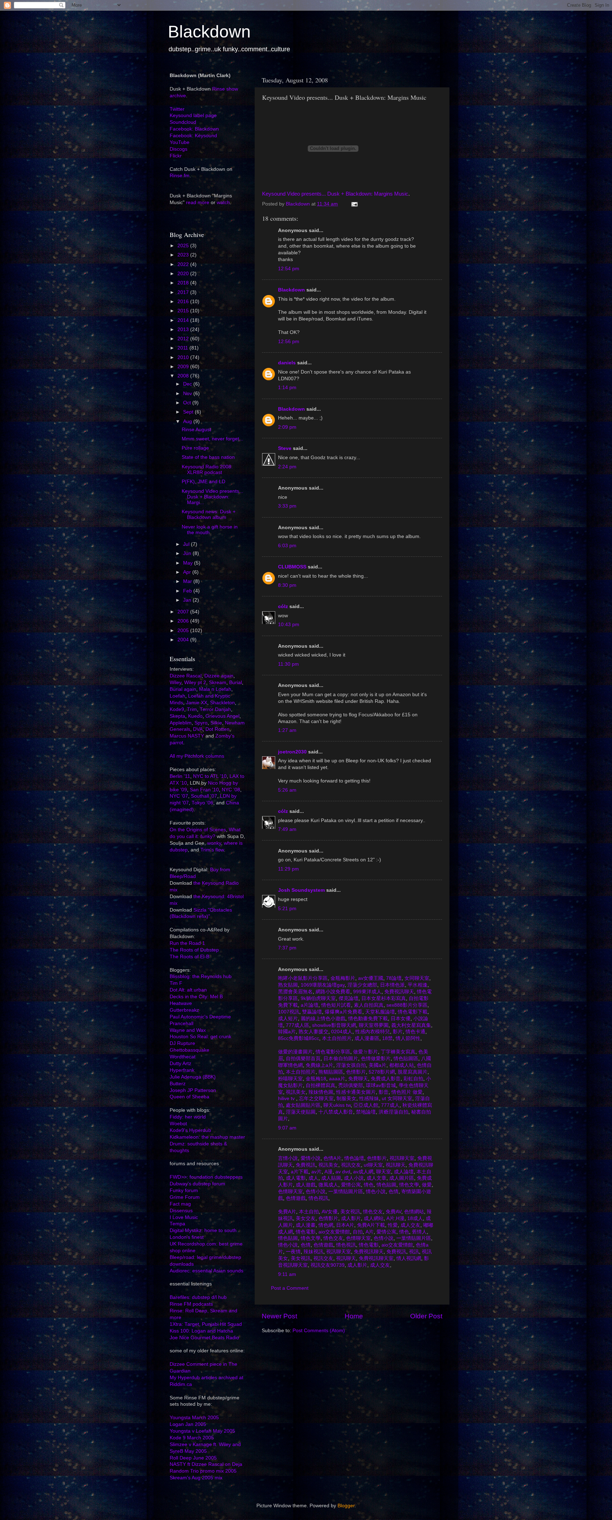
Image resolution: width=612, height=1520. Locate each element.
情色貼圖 (385, 1184)
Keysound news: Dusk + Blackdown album (209, 514)
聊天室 (383, 1171)
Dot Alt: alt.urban (188, 990)
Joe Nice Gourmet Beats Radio (204, 1337)
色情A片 (331, 1158)
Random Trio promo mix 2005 (203, 1471)
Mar (188, 581)
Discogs (178, 149)
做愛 (426, 1184)
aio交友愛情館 (333, 1232)
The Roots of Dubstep (194, 950)
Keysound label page (193, 115)
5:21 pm (287, 908)
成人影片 (350, 1218)
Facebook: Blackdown (194, 129)
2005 (183, 630)
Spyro (201, 723)
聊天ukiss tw (336, 1105)
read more (197, 202)
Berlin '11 (180, 776)
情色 (368, 1184)
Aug (188, 421)
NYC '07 (179, 796)
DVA (198, 729)
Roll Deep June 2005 (193, 1458)
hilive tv (287, 1098)
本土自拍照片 (336, 1038)
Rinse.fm (179, 175)
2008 (183, 375)
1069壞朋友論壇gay (322, 985)
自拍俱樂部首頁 (302, 1058)
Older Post (426, 1316)
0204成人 (341, 1031)
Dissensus (181, 1210)
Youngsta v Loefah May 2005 (202, 1431)
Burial (235, 682)
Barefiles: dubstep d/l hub (198, 1297)
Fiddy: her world (188, 1117)
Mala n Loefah (215, 689)
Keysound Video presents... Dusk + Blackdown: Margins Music (335, 194)
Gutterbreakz (184, 1010)
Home (354, 1316)
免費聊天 (357, 1078)
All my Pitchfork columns (197, 756)
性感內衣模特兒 (372, 1031)
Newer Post (279, 1316)
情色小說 (375, 1191)
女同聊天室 (416, 978)
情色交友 (372, 1211)
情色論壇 (353, 1158)
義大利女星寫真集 (410, 1025)
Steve (284, 448)
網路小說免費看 (332, 991)
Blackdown (209, 31)
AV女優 (329, 1211)
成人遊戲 (305, 1184)
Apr (187, 572)
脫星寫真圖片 (411, 1072)
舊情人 (418, 1232)
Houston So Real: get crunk (200, 1036)
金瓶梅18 (315, 1078)
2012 (183, 338)
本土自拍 (308, 1211)
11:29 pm (288, 869)
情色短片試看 (335, 1005)
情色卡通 (414, 1031)
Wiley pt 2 (195, 682)
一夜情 (292, 1251)
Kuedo (195, 716)
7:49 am (287, 829)
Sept (189, 412)
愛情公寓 (350, 1184)
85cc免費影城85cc (298, 1038)
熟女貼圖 (288, 985)
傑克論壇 (347, 998)
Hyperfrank (182, 1070)
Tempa (177, 1223)
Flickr (176, 155)
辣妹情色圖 (320, 1092)
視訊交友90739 (327, 1265)
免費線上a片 (318, 1065)
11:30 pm (288, 664)
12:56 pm (288, 341)
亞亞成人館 (365, 1105)
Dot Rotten (217, 729)
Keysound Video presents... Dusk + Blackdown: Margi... (212, 497)
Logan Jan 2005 (188, 1424)
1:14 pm (287, 387)
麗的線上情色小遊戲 (322, 1018)
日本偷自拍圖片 (340, 1058)
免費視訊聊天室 (375, 1258)
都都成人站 (401, 1065)
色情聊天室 (290, 1191)
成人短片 (288, 1018)
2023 (183, 255)
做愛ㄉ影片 (365, 1051)
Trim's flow (212, 850)
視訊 (413, 1251)
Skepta (177, 716)
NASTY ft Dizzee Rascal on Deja (206, 1464)
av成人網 (362, 1171)
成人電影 (295, 1178)
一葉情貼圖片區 (345, 1191)
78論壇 (393, 978)
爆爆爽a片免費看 (342, 1012)
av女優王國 (370, 978)
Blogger (346, 1505)
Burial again (183, 689)
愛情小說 (310, 1158)
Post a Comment (289, 1288)
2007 (183, 611)
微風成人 (327, 1184)
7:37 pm (287, 947)
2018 (183, 282)
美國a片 (376, 1065)
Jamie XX (196, 702)
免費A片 (287, 1211)
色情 (392, 1191)
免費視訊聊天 (398, 991)
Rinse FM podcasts (191, 1304)
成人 (312, 1178)
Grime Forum (185, 1197)
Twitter (177, 109)
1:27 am (287, 730)
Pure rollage (195, 448)
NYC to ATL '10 (210, 776)
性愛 (392, 1225)
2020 (183, 273)
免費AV (392, 1211)
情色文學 (408, 1184)
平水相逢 (416, 985)
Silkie (216, 723)
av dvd (342, 1171)
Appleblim (181, 723)
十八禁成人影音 (335, 1112)
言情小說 (288, 1158)
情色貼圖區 (405, 1058)
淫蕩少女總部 (361, 985)
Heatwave (181, 1003)
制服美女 (345, 1098)
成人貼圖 (330, 1178)
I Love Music (184, 1217)
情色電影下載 (411, 1012)
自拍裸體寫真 (319, 1085)
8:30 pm (287, 585)
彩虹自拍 (412, 1078)
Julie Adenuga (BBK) (193, 1077)
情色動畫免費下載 (367, 1018)
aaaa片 (336, 1078)
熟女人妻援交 (312, 1031)
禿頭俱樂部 (350, 1085)
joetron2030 (292, 752)
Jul (187, 544)
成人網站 (373, 1218)
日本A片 (344, 1225)
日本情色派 (392, 985)
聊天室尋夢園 (373, 1025)
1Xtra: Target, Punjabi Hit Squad (206, 1324)
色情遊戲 (295, 1198)
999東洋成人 (366, 991)
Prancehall (181, 1023)
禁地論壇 (365, 1112)
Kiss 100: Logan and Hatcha (201, 1331)
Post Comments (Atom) (319, 1330)
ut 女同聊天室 (396, 1098)
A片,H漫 (394, 1218)
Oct (187, 402)
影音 (383, 1092)
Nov (188, 393)
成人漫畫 (305, 1225)
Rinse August (196, 429)
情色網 (325, 1225)
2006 (183, 621)
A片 (369, 1232)
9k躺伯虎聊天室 (317, 998)
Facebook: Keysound (193, 135)
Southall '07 (204, 796)
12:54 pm (288, 268)
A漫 (328, 1171)
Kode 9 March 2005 (192, 1437)
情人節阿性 (407, 1038)
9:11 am (287, 1274)
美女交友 (305, 1218)
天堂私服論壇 (379, 1012)
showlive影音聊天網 (333, 1025)
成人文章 (375, 1178)
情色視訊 (317, 1198)
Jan (188, 600)
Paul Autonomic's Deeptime (200, 1016)
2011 (183, 348)
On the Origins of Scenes (198, 829)
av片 (316, 1171)
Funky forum (184, 1190)
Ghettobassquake (189, 1050)
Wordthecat (183, 1056)
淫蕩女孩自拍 (350, 1065)
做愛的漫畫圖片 (295, 1051)
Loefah (177, 696)
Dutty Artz (180, 1063)
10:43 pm (288, 624)
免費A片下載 (370, 1225)
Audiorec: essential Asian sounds (206, 1270)
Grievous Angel (222, 716)
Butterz (178, 1083)
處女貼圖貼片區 (302, 1105)
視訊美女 (295, 1092)
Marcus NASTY (187, 736)
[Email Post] (354, 204)
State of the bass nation (208, 457)
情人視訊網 (408, 1258)
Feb (188, 591)
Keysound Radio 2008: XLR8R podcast (207, 469)
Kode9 (177, 709)
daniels (287, 362)
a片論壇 (308, 1005)
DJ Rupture (182, 1043)
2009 (183, 366)
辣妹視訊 (312, 1251)
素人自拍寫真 (368, 1005)
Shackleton (222, 702)
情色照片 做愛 (406, 1092)
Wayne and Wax (188, 1030)
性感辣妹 (368, 1098)
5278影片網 (381, 1072)
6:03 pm (287, 545)
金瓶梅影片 (342, 978)
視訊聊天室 (401, 1158)
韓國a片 (287, 1031)
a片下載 (298, 1171)
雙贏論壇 (311, 1012)
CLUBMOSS (292, 567)
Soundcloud (183, 122)
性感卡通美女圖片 (355, 1092)
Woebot (178, 1123)
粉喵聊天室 (290, 1078)
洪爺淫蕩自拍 (392, 1112)
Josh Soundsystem (301, 890)
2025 (183, 245)
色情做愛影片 (375, 1058)
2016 (183, 301)
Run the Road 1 (187, 943)
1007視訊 (288, 1012)
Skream (217, 682)
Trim (192, 709)
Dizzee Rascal (186, 675)
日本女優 (399, 1018)
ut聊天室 (372, 1165)
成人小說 (353, 1178)
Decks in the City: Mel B (196, 996)
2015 (183, 310)
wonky (214, 843)
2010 (183, 357)
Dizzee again (218, 675)
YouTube (179, 142)
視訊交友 (350, 1165)
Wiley (175, 682)
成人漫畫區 (366, 1038)
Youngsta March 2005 (194, 1417)
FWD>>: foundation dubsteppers (206, 1177)
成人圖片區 (401, 1178)
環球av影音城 (380, 1085)
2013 (183, 329)
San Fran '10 (204, 789)
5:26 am (287, 790)
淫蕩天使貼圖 (300, 1112)
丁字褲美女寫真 (397, 1051)
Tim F (176, 983)
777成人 (390, 1105)
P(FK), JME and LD (203, 481)
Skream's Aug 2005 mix (196, 1477)
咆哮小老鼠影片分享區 (303, 978)
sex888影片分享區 (406, 1005)
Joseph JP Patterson (193, 1090)
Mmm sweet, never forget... (212, 438)
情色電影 (305, 1232)
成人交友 (409, 1225)
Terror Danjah (215, 709)
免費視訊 (305, 1165)
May (188, 563)
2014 (183, 320)
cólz (283, 606)
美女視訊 (349, 1211)
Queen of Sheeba (189, 1096)
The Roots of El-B (189, 956)
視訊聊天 (395, 1165)
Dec (188, 384)
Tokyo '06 (202, 802)
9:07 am (287, 1128)
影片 (397, 1031)
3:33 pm (287, 506)
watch (223, 202)
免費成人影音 (385, 1078)
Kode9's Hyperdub (190, 1130)
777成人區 (296, 1025)
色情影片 (355, 1072)
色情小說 (314, 1191)
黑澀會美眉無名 (295, 991)
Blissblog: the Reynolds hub (201, 976)
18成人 (414, 1218)
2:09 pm (287, 427)
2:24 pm (287, 466)
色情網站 (413, 1211)
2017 (183, 292)
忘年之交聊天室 (316, 1098)
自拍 (357, 1232)
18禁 (387, 1038)
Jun (188, 553)
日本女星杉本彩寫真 (383, 998)
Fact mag (180, 1204)
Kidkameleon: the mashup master (207, 1137)
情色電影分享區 (332, 1051)
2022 (183, 264)
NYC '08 (231, 789)
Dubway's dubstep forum (197, 1183)
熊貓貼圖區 (330, 1072)
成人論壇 (403, 1171)
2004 (183, 639)
